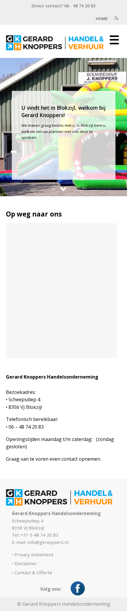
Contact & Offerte (33, 572)
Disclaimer (25, 563)
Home (102, 18)
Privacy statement (33, 554)
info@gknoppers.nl (48, 542)
